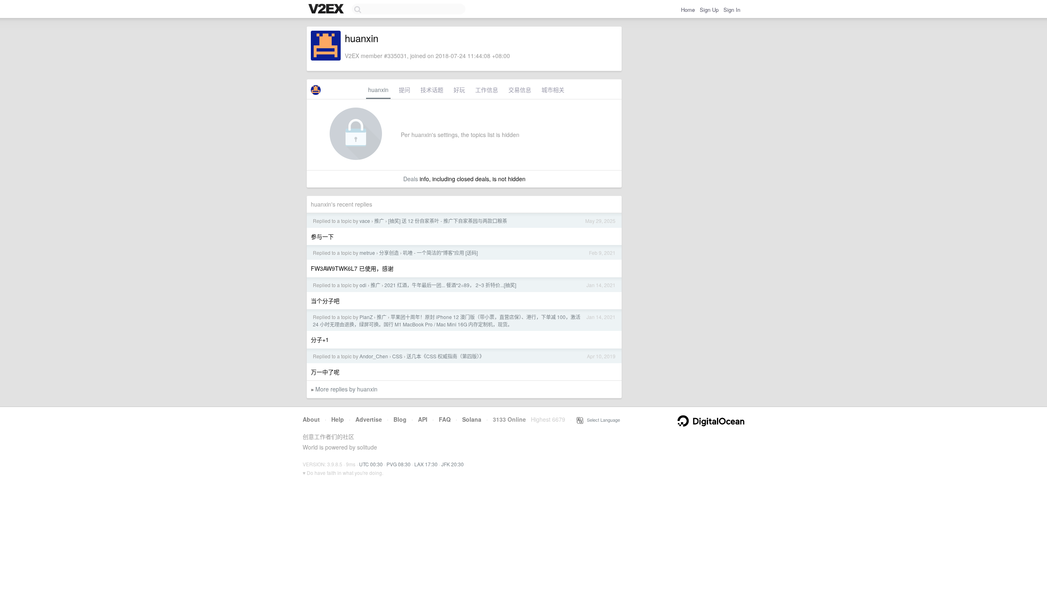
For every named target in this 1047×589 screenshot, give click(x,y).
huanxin (378, 89)
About (311, 419)
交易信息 (519, 89)
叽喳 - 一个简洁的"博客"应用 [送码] (440, 252)
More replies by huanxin (346, 389)
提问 (404, 89)
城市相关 (552, 89)
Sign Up (709, 9)
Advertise (368, 419)
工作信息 (486, 89)
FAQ (445, 419)
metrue (367, 252)
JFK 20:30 (452, 464)
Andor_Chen (373, 356)
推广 (379, 220)
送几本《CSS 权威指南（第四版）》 (445, 356)
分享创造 (389, 252)
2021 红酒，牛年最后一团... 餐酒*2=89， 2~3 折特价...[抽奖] (450, 284)
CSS (397, 356)
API (422, 419)
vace (364, 220)
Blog (400, 419)
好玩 (459, 89)
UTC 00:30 (371, 464)
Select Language (601, 419)
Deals (410, 179)
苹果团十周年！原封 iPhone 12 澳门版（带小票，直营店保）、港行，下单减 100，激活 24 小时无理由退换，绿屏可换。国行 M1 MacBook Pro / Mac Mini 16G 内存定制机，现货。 (446, 320)
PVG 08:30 (398, 464)
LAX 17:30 (426, 464)
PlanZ (366, 316)
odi (362, 284)
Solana (471, 419)
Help (337, 419)
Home (688, 9)
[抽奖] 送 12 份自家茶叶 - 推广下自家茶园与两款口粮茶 (447, 220)
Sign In (731, 9)
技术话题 (431, 89)
